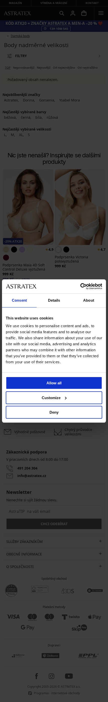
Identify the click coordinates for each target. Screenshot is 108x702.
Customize (51, 398)
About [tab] (88, 300)
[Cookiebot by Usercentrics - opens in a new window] (80, 286)
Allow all (54, 383)
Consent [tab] (19, 300)
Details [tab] (54, 300)
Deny (54, 412)
